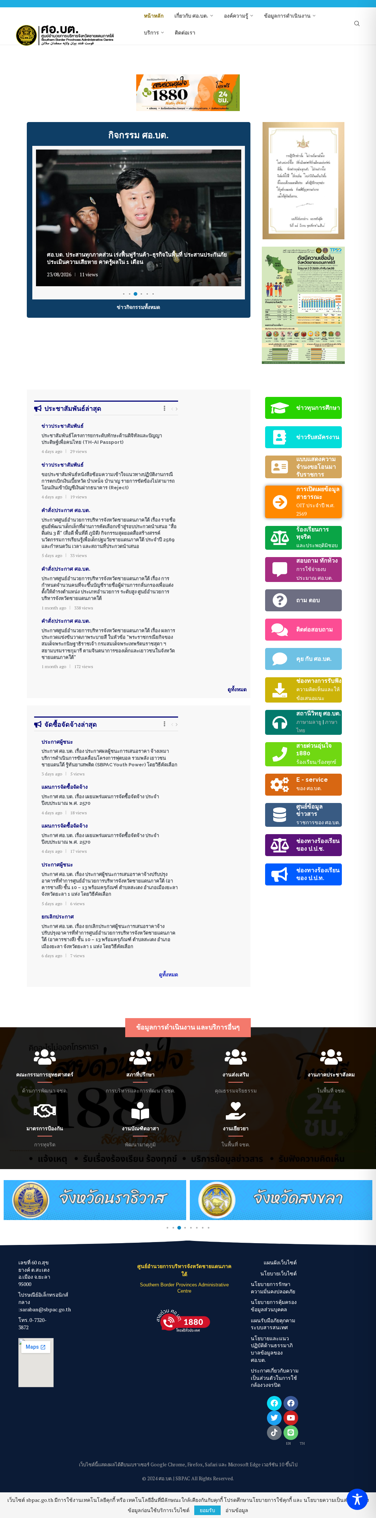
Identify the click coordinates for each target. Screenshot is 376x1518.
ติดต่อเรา (185, 32)
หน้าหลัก (153, 15)
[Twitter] (274, 1418)
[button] (36, 92)
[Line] (290, 1432)
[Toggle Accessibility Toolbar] (357, 1499)
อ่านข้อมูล (236, 1510)
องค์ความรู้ (236, 15)
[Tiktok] (274, 1432)
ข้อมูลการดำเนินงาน (287, 15)
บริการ (151, 32)
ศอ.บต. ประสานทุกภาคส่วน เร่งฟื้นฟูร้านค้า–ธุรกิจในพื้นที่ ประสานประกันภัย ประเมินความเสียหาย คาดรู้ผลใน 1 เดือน (137, 258)
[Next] (176, 409)
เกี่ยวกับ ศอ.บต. (191, 15)
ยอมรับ (207, 1510)
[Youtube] (290, 1418)
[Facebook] (274, 1403)
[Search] (357, 24)
